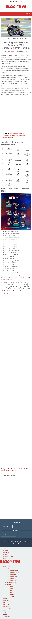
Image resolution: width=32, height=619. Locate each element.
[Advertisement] (16, 114)
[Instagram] (16, 1)
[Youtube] (18, 1)
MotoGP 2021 (19, 469)
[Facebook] (11, 1)
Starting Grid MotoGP (11, 470)
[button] (16, 151)
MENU (28, 13)
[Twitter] (13, 1)
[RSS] (21, 1)
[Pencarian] (5, 613)
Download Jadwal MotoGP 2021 (12, 291)
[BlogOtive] (16, 6)
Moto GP (10, 469)
